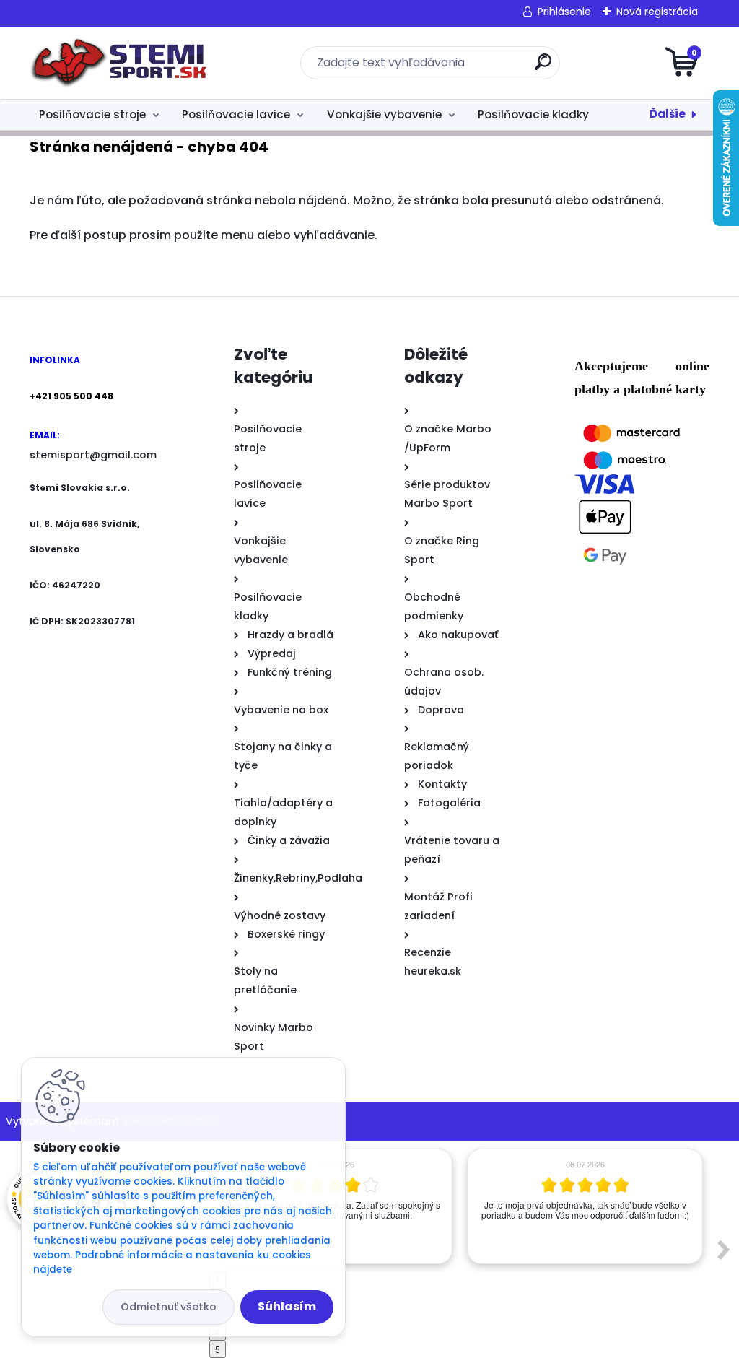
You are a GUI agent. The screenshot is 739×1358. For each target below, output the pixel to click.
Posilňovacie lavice (236, 114)
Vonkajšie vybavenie (384, 114)
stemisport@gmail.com (93, 455)
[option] (585, 1206)
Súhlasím (287, 1306)
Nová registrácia (657, 11)
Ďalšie (668, 113)
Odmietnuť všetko (169, 1307)
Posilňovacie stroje (92, 114)
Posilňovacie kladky (533, 114)
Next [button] (723, 1250)
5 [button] (217, 1349)
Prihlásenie (564, 11)
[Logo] (118, 63)
